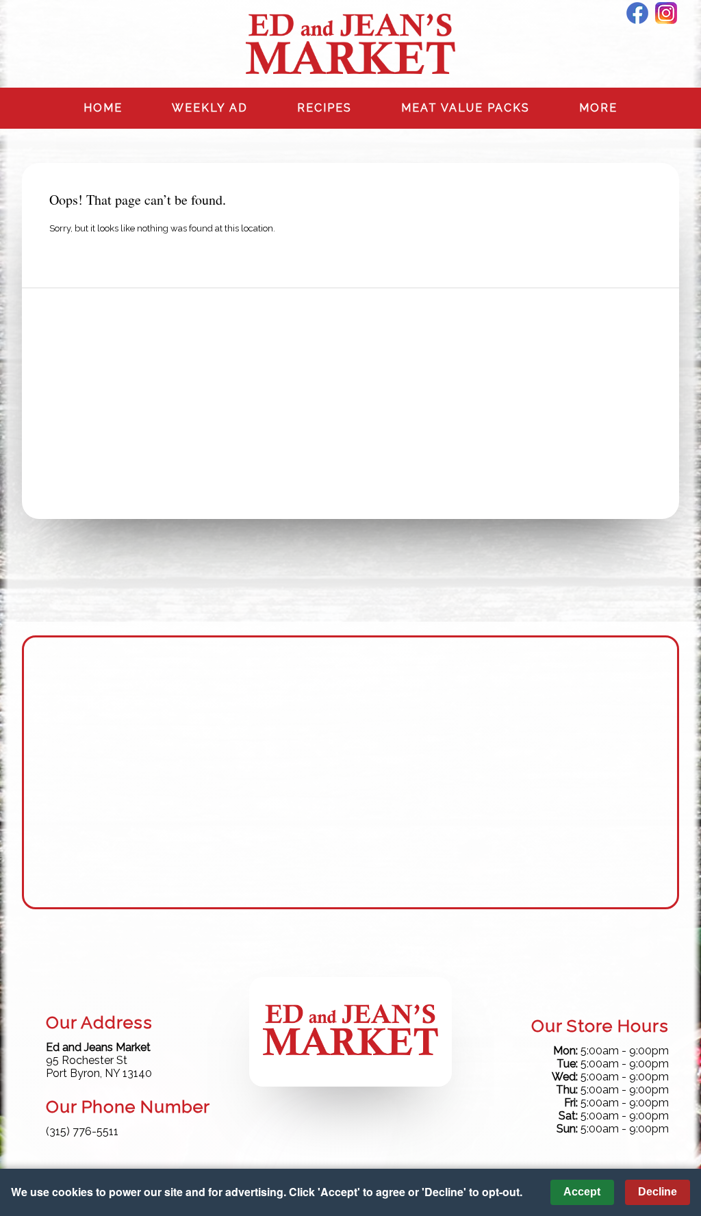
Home (103, 107)
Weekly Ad (210, 107)
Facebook (637, 13)
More (598, 107)
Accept (581, 1192)
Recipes (324, 107)
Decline (657, 1192)
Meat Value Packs (465, 107)
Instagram (666, 13)
